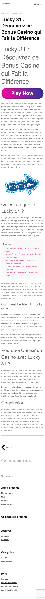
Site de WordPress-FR (9, 590)
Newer (9, 447)
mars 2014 (5, 536)
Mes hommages (7, 493)
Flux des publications (9, 582)
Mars (3, 496)
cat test (4, 557)
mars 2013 (5, 539)
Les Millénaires (6, 504)
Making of (4, 500)
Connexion (5, 579)
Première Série (6, 561)
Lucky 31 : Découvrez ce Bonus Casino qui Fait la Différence (21, 28)
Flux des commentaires (9, 586)
